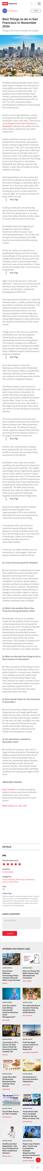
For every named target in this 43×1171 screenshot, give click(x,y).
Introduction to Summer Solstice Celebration (30, 1079)
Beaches (11, 879)
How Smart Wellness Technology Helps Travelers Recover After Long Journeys (11, 975)
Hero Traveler (8, 789)
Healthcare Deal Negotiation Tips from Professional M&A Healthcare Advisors (10, 1148)
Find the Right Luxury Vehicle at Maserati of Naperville (30, 1045)
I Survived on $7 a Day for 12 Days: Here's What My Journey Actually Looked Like (10, 1047)
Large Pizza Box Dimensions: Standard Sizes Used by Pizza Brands (9, 1081)
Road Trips (20, 879)
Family (5, 882)
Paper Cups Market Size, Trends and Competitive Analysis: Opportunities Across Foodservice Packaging (31, 1151)
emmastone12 (13, 11)
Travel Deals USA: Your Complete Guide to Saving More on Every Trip (31, 1114)
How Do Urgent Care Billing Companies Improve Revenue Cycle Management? (10, 1011)
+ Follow (36, 11)
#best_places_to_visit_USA (14, 805)
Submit (10, 933)
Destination (13, 882)
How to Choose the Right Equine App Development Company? (31, 974)
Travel (4, 879)
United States (8, 872)
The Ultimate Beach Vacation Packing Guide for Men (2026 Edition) (31, 1008)
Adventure (30, 879)
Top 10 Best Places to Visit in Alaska (10, 1112)
